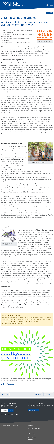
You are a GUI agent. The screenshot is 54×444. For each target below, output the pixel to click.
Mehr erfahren (32, 410)
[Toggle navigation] (51, 4)
